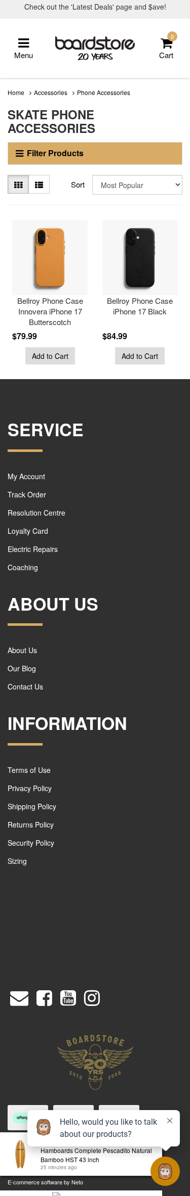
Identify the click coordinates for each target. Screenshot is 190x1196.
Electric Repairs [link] (33, 549)
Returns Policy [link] (31, 824)
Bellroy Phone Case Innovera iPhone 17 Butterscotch (50, 311)
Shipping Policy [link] (32, 806)
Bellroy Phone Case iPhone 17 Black (140, 305)
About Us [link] (22, 650)
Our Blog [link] (22, 668)
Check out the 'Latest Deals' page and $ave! (95, 7)
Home (16, 92)
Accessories (50, 92)
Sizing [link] (17, 861)
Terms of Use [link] (29, 770)
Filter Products (55, 153)
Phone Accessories (103, 92)
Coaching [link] (23, 567)
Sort (78, 184)
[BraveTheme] (95, 47)
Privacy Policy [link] (30, 788)
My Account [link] (26, 476)
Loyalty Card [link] (28, 531)
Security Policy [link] (31, 843)
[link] (44, 995)
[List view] (39, 184)
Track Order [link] (27, 494)
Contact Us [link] (25, 686)
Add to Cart (50, 356)
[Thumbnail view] (18, 184)
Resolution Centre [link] (36, 513)
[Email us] (19, 995)
